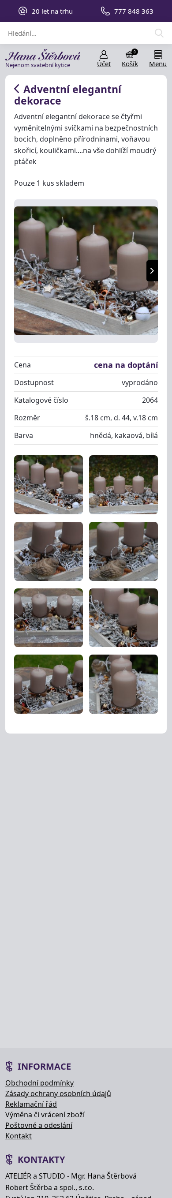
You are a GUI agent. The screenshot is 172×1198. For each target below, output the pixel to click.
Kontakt (18, 1136)
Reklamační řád (31, 1104)
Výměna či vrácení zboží (45, 1114)
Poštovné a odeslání (38, 1125)
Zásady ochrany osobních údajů (58, 1093)
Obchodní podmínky (39, 1083)
